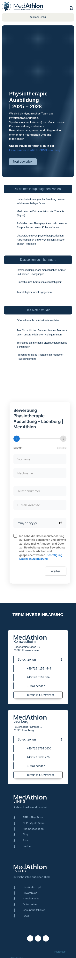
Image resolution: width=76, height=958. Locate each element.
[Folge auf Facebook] (30, 938)
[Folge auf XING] (46, 938)
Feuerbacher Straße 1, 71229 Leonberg (35, 150)
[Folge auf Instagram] (38, 938)
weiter (55, 571)
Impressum (60, 951)
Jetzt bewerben (23, 161)
